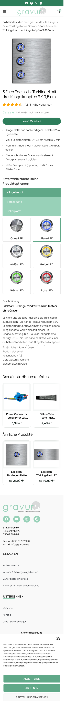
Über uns (8, 608)
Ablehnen (31, 688)
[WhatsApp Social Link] (36, 3)
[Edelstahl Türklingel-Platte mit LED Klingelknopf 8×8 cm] (17, 455)
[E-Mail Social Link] (26, 3)
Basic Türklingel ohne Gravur (19, 26)
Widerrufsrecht (11, 565)
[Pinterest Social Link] (31, 3)
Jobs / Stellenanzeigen (15, 621)
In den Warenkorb (32, 120)
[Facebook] (6, 519)
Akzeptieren (32, 678)
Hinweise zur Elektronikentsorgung (21, 585)
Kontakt (7, 614)
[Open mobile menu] (4, 11)
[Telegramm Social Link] (41, 3)
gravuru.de (36, 22)
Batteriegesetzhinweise (15, 578)
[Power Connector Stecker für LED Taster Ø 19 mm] (17, 397)
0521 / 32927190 (21, 541)
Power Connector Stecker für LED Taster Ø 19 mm (16, 417)
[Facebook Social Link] (22, 3)
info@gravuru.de (20, 544)
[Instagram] (26, 519)
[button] (58, 638)
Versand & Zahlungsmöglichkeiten (20, 572)
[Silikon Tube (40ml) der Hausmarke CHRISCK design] (47, 397)
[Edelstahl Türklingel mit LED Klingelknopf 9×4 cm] (47, 455)
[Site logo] (31, 11)
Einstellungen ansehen (32, 697)
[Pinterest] (37, 519)
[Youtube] (16, 519)
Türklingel (50, 22)
